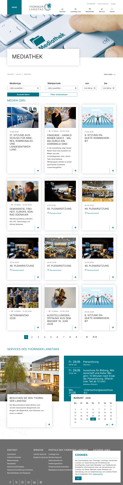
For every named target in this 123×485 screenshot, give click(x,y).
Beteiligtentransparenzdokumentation (63, 470)
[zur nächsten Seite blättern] (87, 337)
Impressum (11, 454)
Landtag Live (75, 11)
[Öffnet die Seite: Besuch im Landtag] (29, 378)
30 (111, 419)
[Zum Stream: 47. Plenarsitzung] (60, 248)
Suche (112, 11)
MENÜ (14, 7)
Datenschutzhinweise (15, 467)
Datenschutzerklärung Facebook (20, 470)
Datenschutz (98, 474)
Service (102, 11)
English (113, 4)
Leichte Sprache (103, 4)
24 (75, 419)
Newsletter (11, 464)
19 (87, 416)
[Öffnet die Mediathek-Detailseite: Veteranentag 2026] (22, 297)
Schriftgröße (91, 4)
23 (111, 416)
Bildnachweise (12, 460)
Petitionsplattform (55, 464)
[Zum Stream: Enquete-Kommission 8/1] (97, 117)
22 (105, 416)
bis (105, 83)
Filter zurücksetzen (59, 94)
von (87, 83)
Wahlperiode (54, 83)
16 (111, 412)
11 (81, 412)
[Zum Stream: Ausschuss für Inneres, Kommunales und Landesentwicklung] (22, 117)
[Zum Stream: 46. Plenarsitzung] (97, 248)
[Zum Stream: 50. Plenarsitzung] (60, 191)
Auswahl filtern (23, 94)
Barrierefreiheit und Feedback (19, 473)
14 (99, 412)
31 (75, 422)
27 (93, 419)
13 (93, 412)
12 (87, 412)
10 (75, 412)
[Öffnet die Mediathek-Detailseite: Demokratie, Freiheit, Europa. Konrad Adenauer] (22, 191)
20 (93, 416)
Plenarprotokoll (55, 213)
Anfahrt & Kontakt (14, 457)
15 (105, 412)
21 (99, 416)
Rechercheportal (55, 457)
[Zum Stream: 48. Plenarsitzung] (22, 248)
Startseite (10, 74)
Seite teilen (108, 74)
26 (87, 419)
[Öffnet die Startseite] (40, 11)
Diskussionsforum (55, 460)
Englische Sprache (40, 457)
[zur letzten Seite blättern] (94, 337)
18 (81, 416)
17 (75, 416)
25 (81, 419)
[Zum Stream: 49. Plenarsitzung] (97, 191)
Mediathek (90, 11)
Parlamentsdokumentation (59, 467)
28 (99, 419)
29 (105, 419)
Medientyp (15, 83)
